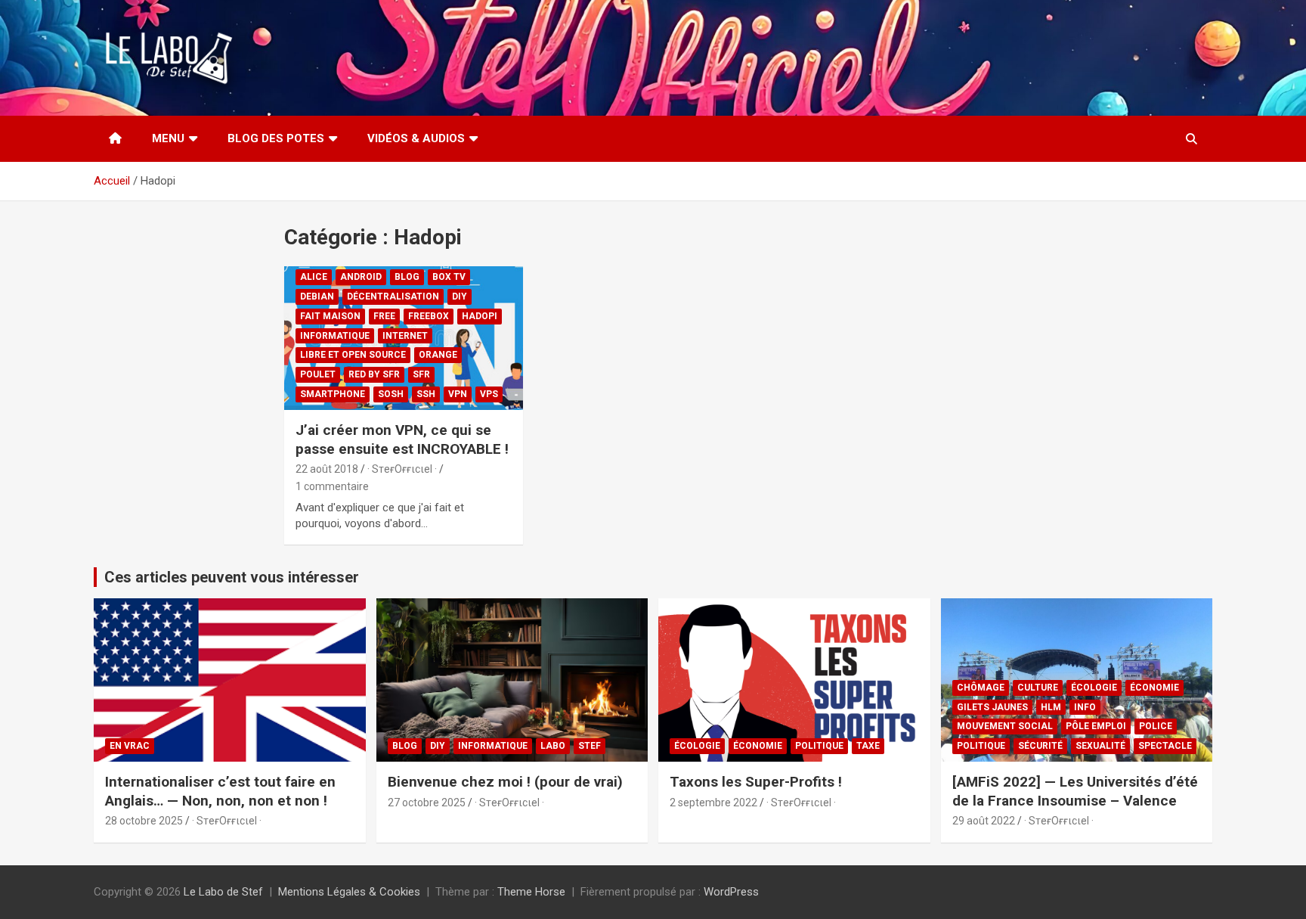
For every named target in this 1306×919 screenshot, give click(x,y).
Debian (317, 296)
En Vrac (130, 745)
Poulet (318, 374)
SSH (425, 394)
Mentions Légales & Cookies (349, 892)
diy (459, 296)
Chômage (980, 687)
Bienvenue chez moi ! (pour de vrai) (505, 781)
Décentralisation (393, 296)
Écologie (697, 745)
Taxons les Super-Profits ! (756, 781)
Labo (552, 745)
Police (1155, 726)
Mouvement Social (1005, 726)
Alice (313, 277)
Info (1085, 707)
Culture (1037, 687)
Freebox (428, 316)
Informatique (335, 336)
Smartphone (332, 394)
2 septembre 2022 (713, 802)
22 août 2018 (327, 469)
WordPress (731, 892)
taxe (868, 745)
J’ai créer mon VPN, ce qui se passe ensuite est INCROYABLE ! (402, 439)
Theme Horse (531, 892)
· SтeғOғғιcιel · (402, 469)
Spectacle (1165, 745)
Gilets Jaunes (992, 707)
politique (819, 745)
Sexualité (1100, 745)
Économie (757, 745)
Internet (405, 336)
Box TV (449, 277)
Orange (438, 354)
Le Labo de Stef (223, 892)
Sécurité (1040, 745)
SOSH (391, 394)
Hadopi (479, 316)
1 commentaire (332, 486)
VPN (457, 394)
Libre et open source (353, 354)
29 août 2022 (983, 821)
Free (384, 316)
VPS (489, 394)
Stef (589, 745)
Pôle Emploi (1096, 726)
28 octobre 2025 (144, 821)
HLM (1051, 707)
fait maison (330, 316)
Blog (407, 277)
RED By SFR (374, 374)
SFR (421, 374)
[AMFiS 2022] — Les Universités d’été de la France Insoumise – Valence (1075, 791)
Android (361, 277)
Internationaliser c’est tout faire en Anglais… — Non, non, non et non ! (220, 791)
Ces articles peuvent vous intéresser (231, 577)
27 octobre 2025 (427, 802)
